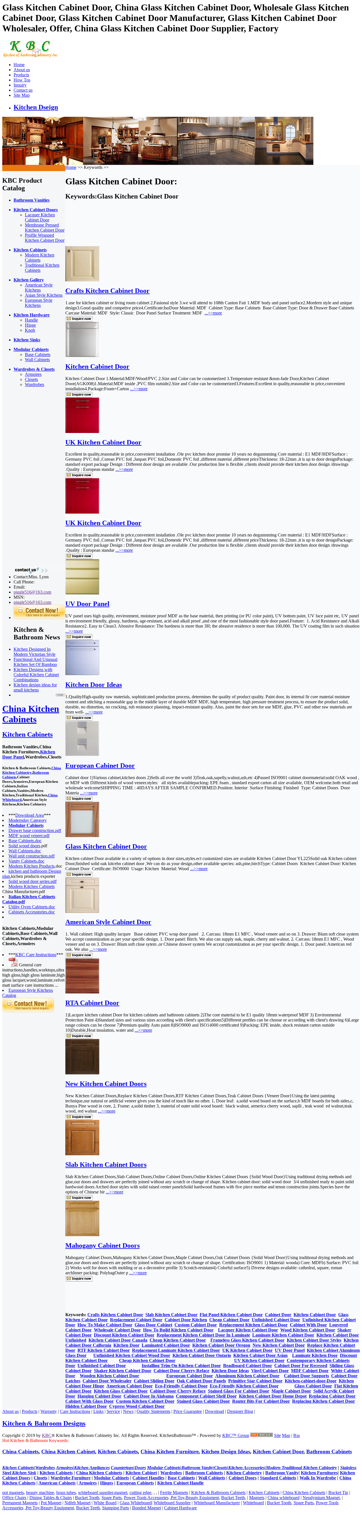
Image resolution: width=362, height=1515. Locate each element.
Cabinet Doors (243, 1477)
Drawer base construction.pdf (34, 830)
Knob (30, 330)
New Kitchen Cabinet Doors (105, 1083)
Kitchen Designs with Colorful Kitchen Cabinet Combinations (36, 674)
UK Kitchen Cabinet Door (103, 442)
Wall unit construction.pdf (31, 856)
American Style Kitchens (39, 287)
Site (277, 1435)
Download (214, 1411)
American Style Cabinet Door (108, 922)
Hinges (106, 1482)
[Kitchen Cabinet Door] (82, 355)
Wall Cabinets (37, 359)
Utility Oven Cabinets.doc (31, 906)
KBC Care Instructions (35, 954)
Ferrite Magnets (174, 1492)
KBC (46, 1435)
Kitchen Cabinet (141, 1472)
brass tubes (66, 1492)
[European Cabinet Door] (82, 754)
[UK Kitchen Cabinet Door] (82, 431)
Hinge (30, 325)
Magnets (256, 1497)
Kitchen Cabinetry (244, 1472)
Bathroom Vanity (282, 1472)
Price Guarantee (187, 1411)
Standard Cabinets (278, 1477)
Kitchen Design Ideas (225, 1451)
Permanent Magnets (20, 1502)
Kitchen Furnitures (319, 1472)
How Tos (22, 79)
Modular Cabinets (111, 1477)
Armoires (33, 374)
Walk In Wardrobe (317, 1477)
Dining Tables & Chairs (50, 1497)
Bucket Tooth (87, 1497)
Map (286, 1435)
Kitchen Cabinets (27, 734)
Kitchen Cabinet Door (97, 366)
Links (98, 1411)
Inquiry (20, 85)
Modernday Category (27, 820)
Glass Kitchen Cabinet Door (106, 846)
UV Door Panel (87, 603)
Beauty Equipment (202, 1497)
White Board (105, 1502)
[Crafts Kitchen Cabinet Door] (82, 279)
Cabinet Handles (148, 1477)
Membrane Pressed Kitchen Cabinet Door (44, 227)
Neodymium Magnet (321, 1497)
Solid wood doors (24, 845)
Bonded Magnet (146, 1507)
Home (19, 64)
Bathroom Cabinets (329, 1451)
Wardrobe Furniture (70, 1477)
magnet (120, 1492)
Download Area (29, 815)
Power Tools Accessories (146, 1497)
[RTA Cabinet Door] (82, 992)
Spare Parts (112, 1497)
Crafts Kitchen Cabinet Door (107, 290)
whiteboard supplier (95, 1492)
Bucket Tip (338, 1492)
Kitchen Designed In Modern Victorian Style (34, 652)
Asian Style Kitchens (44, 295)
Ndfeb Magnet (77, 1502)
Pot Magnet (51, 1502)
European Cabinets (135, 1482)
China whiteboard (283, 1497)
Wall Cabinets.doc (24, 850)
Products (21, 74)
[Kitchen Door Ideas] (82, 673)
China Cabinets (20, 1451)
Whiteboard (253, 1502)
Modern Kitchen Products (31, 866)
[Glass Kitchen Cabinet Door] (82, 835)
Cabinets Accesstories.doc (31, 912)
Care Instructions (75, 1411)
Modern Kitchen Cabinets (39, 257)
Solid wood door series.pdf (32, 881)
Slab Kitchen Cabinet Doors (105, 1164)
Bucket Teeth (233, 1497)
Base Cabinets (37, 354)
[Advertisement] (25, 476)
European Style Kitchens (38, 303)
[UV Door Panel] (82, 593)
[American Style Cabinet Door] (82, 911)
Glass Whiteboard (136, 1502)
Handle (31, 320)
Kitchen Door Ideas (93, 684)
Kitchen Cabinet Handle (180, 1482)
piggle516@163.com (32, 592)
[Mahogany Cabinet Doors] (82, 1234)
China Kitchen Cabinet (68, 1451)
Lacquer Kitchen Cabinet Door (40, 217)
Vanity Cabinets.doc (26, 861)
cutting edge (140, 1492)
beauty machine (40, 1492)
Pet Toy (177, 1497)
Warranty (48, 1411)
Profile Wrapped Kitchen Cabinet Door (44, 238)
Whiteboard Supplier (172, 1502)
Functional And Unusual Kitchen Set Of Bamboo (35, 662)
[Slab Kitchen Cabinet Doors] (82, 1153)
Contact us (23, 90)
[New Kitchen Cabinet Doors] (82, 1072)
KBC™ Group (235, 1435)
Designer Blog (240, 1411)
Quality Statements (153, 1411)
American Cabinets (57, 1482)
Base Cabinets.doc (25, 840)
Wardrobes (34, 384)
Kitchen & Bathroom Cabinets (218, 1492)
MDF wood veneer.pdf (28, 835)
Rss (296, 1435)
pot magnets (13, 1492)
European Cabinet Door (100, 765)
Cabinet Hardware (180, 1507)
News (128, 1411)
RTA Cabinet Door (92, 1003)
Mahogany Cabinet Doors (102, 1245)
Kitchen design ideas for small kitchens (35, 687)
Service (113, 1411)
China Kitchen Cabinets (30, 714)
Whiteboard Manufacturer (217, 1502)
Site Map (22, 95)
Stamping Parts (115, 1507)
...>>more (213, 313)
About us (22, 69)
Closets (31, 379)
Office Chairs (14, 1497)
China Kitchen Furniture (170, 1451)
